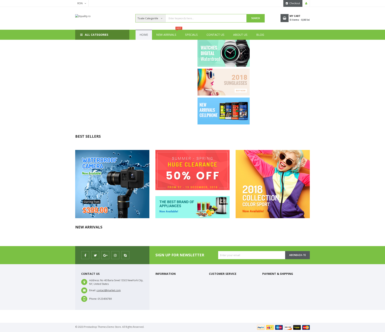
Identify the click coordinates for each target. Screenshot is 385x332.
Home (144, 35)
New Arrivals (168, 33)
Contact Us (215, 35)
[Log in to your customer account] (306, 3)
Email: (92, 290)
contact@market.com (108, 290)
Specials (191, 35)
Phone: (93, 298)
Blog (260, 35)
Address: (94, 280)
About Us (240, 35)
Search (255, 18)
